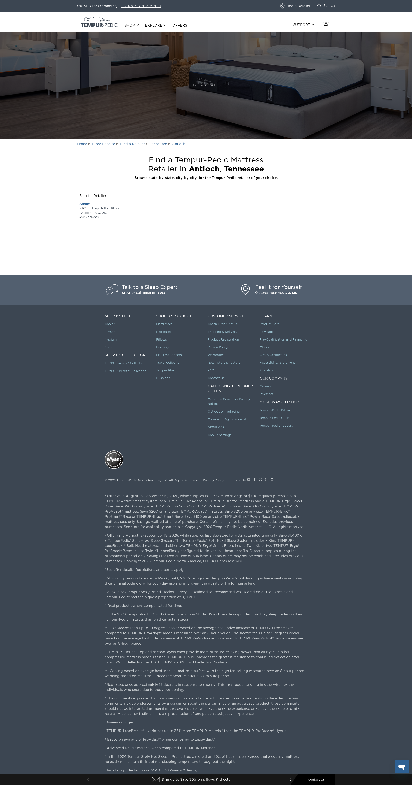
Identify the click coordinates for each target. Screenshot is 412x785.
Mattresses (164, 324)
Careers (265, 386)
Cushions (163, 378)
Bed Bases (163, 331)
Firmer (110, 331)
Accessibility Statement (277, 362)
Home (82, 144)
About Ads (216, 427)
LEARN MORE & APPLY (141, 6)
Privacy (176, 770)
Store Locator (103, 144)
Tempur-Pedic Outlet (275, 418)
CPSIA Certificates (273, 355)
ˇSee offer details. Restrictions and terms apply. (144, 570)
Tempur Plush (166, 370)
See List (292, 292)
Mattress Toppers (169, 355)
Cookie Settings (219, 435)
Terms (191, 770)
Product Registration (223, 339)
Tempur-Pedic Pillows (276, 410)
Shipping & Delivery (222, 331)
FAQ (211, 370)
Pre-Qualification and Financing (283, 339)
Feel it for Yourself (278, 287)
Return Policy (218, 347)
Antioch (178, 144)
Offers (179, 25)
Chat (126, 292)
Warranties (216, 355)
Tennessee (158, 144)
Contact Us (216, 378)
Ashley (84, 204)
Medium (111, 339)
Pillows (161, 339)
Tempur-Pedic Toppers (276, 425)
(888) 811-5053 (154, 292)
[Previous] (88, 779)
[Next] (290, 779)
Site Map (266, 370)
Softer (109, 347)
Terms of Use (237, 480)
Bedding (162, 347)
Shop (130, 25)
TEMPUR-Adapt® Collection (125, 363)
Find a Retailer (132, 144)
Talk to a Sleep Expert (149, 287)
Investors (266, 394)
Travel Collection (168, 362)
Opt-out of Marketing (224, 411)
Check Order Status (222, 324)
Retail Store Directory (224, 362)
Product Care (269, 324)
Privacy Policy (213, 480)
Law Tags (266, 331)
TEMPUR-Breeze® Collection (126, 371)
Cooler (110, 324)
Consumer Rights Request (227, 419)
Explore (153, 25)
